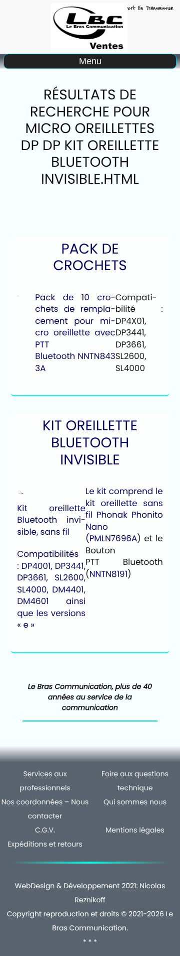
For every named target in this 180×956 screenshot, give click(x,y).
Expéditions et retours (45, 844)
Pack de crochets (90, 257)
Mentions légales (135, 830)
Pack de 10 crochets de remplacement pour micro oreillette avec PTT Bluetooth (75, 327)
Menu (90, 61)
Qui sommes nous (135, 802)
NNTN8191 (109, 574)
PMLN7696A (114, 538)
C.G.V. (45, 830)
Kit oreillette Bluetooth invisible (90, 442)
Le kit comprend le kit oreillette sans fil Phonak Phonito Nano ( (124, 514)
